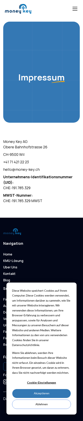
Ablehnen (41, 404)
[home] (34, 9)
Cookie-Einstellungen (41, 382)
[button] (74, 9)
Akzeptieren (41, 393)
